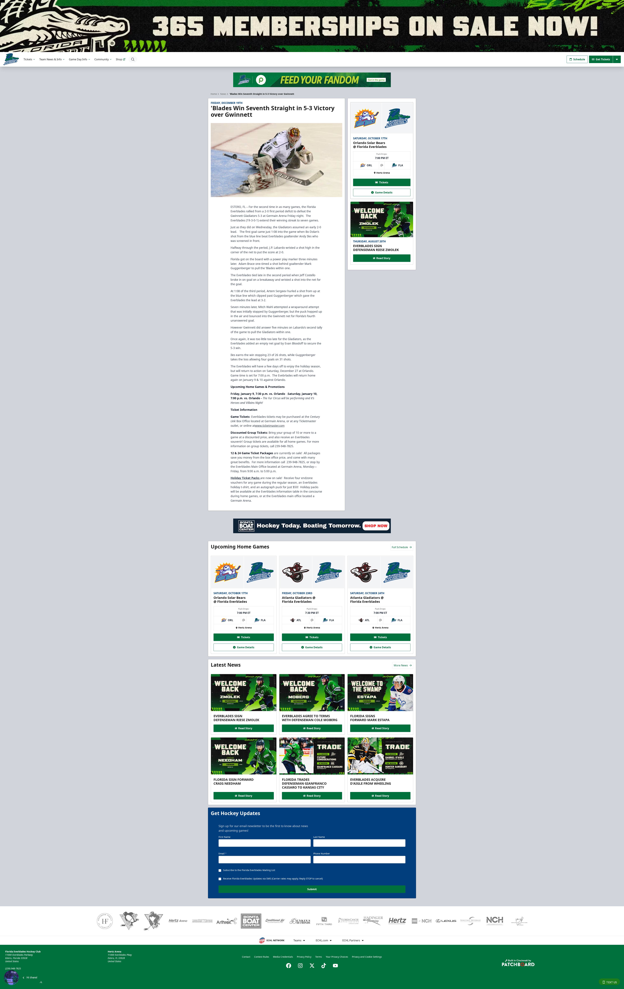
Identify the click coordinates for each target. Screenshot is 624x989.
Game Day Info (78, 59)
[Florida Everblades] (11, 59)
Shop (119, 59)
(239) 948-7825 (13, 968)
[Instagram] (300, 965)
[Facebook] (288, 965)
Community (101, 59)
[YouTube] (335, 965)
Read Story (383, 258)
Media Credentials (283, 956)
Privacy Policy (304, 956)
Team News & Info (50, 59)
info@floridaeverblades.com (20, 973)
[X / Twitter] (312, 965)
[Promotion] (312, 26)
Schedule (579, 59)
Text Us (611, 982)
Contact (246, 956)
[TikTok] (323, 965)
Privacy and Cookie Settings (367, 956)
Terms (318, 956)
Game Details (383, 192)
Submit (312, 889)
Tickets (28, 59)
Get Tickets (603, 59)
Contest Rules (261, 956)
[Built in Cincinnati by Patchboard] (518, 962)
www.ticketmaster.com (270, 426)
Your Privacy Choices (337, 956)
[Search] (133, 59)
